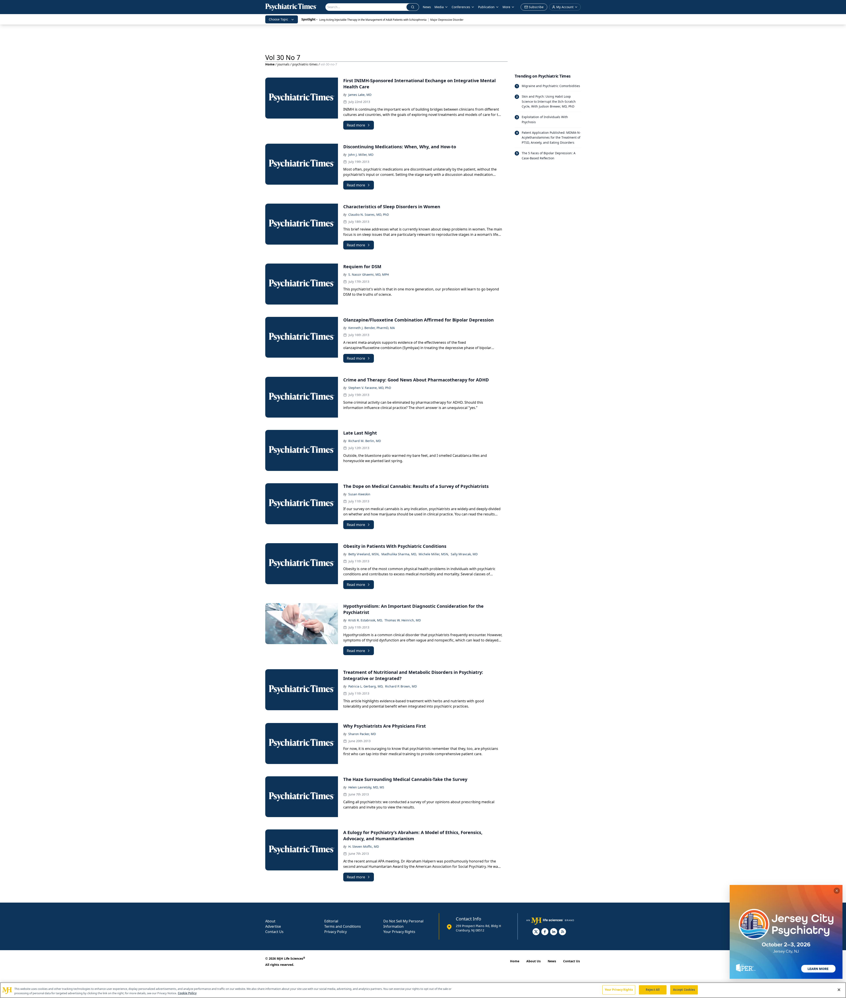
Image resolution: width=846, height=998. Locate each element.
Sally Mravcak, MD (464, 554)
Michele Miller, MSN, (434, 554)
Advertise (273, 926)
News (427, 7)
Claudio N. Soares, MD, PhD (368, 214)
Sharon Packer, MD (362, 734)
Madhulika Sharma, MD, (399, 554)
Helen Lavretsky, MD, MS (366, 787)
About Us (533, 961)
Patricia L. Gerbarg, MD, (365, 686)
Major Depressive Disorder (447, 20)
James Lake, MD (359, 95)
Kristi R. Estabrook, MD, (365, 620)
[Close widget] (837, 891)
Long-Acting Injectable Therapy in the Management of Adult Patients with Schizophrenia (373, 20)
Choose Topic (278, 19)
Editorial (331, 921)
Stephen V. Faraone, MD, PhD (369, 388)
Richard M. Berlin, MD (364, 441)
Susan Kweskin (359, 494)
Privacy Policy (335, 931)
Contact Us (274, 931)
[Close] (839, 989)
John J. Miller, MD (360, 154)
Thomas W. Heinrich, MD (402, 620)
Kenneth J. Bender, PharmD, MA (371, 328)
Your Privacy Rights (399, 931)
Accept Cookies (684, 990)
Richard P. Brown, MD (401, 686)
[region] (423, 990)
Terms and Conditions (342, 926)
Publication (486, 7)
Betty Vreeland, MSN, (364, 554)
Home (270, 64)
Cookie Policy (187, 993)
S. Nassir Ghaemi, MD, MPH (368, 274)
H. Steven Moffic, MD (363, 846)
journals (283, 64)
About (270, 921)
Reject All (653, 990)
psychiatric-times (305, 64)
